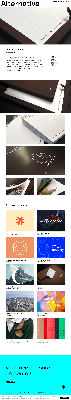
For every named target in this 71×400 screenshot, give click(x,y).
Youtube (52, 393)
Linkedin (52, 392)
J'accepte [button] (65, 397)
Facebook (63, 392)
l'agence (62, 1)
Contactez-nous (11, 381)
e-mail (37, 393)
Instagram (63, 393)
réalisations (56, 1)
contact (68, 1)
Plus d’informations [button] (46, 398)
